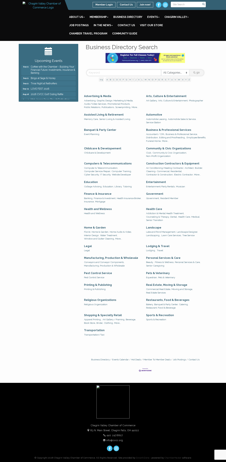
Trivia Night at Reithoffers (44, 81)
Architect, (189, 168)
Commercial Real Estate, (158, 289)
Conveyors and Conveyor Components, (104, 262)
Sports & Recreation (160, 315)
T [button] (168, 79)
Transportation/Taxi (94, 334)
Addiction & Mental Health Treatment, (165, 213)
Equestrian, (151, 277)
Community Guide (124, 33)
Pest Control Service (98, 273)
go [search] (198, 72)
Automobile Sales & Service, (182, 119)
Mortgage (100, 201)
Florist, (87, 232)
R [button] (162, 79)
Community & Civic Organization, (170, 152)
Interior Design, (91, 235)
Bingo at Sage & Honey (43, 76)
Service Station (153, 122)
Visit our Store (151, 25)
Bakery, (149, 304)
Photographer (196, 100)
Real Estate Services (156, 292)
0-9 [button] (101, 79)
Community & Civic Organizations (168, 148)
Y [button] (185, 79)
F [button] (123, 79)
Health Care (154, 209)
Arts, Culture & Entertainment (166, 96)
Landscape (153, 227)
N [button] (149, 79)
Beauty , (150, 262)
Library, (118, 186)
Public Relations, (92, 107)
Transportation (94, 330)
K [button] (138, 79)
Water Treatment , (109, 235)
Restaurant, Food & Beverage (161, 307)
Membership (98, 17)
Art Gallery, (151, 100)
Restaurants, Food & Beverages (167, 300)
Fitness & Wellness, (164, 262)
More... (135, 107)
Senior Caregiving (155, 265)
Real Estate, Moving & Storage (166, 284)
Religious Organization (95, 304)
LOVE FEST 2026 (40, 86)
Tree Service (188, 235)
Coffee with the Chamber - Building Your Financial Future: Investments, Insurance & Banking (53, 67)
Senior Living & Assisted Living (114, 119)
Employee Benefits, (196, 137)
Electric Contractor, (183, 174)
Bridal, (99, 323)
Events (152, 17)
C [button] (113, 79)
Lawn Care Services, (171, 235)
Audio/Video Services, (95, 104)
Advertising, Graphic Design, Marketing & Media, (108, 100)
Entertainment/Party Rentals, (160, 186)
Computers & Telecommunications (108, 163)
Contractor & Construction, (159, 174)
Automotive (154, 114)
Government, (152, 198)
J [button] (135, 79)
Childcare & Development (97, 152)
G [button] (126, 79)
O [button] (152, 79)
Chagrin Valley (175, 17)
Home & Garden (95, 227)
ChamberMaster (172, 458)
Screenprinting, (123, 107)
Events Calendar (120, 359)
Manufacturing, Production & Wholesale (111, 257)
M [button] (145, 79)
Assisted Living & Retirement (104, 114)
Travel (160, 250)
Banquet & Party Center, (166, 304)
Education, (108, 186)
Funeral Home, (153, 141)
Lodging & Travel (157, 246)
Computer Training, (122, 171)
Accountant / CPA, (155, 134)
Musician (180, 186)
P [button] (155, 79)
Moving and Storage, (182, 289)
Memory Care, (91, 119)
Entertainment (156, 182)
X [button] (182, 79)
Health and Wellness (98, 209)
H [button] (130, 79)
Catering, (183, 304)
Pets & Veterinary (158, 273)
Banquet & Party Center (100, 129)
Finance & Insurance (98, 193)
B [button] (110, 79)
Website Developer (121, 174)
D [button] (117, 79)
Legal (88, 246)
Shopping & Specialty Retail (103, 315)
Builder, (199, 168)
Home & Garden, (100, 232)
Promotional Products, (119, 104)
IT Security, (105, 174)
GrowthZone (142, 458)
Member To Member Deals (157, 359)
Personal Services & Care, (187, 262)
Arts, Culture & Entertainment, (173, 100)
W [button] (179, 79)
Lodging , (151, 250)
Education (91, 182)
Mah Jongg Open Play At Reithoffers (50, 97)
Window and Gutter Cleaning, (99, 238)
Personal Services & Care (163, 257)
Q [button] (159, 79)
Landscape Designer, (187, 232)
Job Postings (79, 25)
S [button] (165, 79)
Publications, (108, 107)
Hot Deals (136, 359)
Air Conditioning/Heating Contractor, (165, 168)
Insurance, (89, 201)
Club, (149, 152)
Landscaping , (153, 235)
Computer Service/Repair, (97, 171)
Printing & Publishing (98, 284)
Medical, (195, 216)
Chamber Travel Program (88, 33)
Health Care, (184, 216)
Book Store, (90, 323)
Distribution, (152, 137)
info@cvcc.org (114, 440)
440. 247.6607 (114, 435)
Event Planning (91, 134)
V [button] (175, 79)
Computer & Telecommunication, (101, 168)
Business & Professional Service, (182, 134)
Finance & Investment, (105, 198)
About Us (76, 17)
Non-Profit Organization (158, 156)
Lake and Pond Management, (161, 232)
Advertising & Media (97, 96)
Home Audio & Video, (121, 232)
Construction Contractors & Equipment (172, 163)
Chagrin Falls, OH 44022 (114, 430)
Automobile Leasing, (156, 119)
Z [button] (189, 79)
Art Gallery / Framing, (114, 319)
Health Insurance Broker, (129, 198)
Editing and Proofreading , (172, 137)
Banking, (88, 198)
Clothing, (108, 323)
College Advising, (93, 186)
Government (154, 193)
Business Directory (127, 17)
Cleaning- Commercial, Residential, (164, 171)
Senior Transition (154, 220)
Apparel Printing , (93, 319)
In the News (102, 25)
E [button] (120, 79)
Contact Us (126, 25)
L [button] (142, 79)
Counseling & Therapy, (157, 216)
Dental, (173, 216)
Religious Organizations (100, 300)
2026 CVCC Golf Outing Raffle (47, 92)
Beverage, (131, 319)
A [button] (107, 79)
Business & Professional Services (168, 129)
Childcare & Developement (102, 148)
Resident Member (169, 198)
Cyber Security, (91, 174)
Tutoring (127, 186)
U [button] (172, 79)
